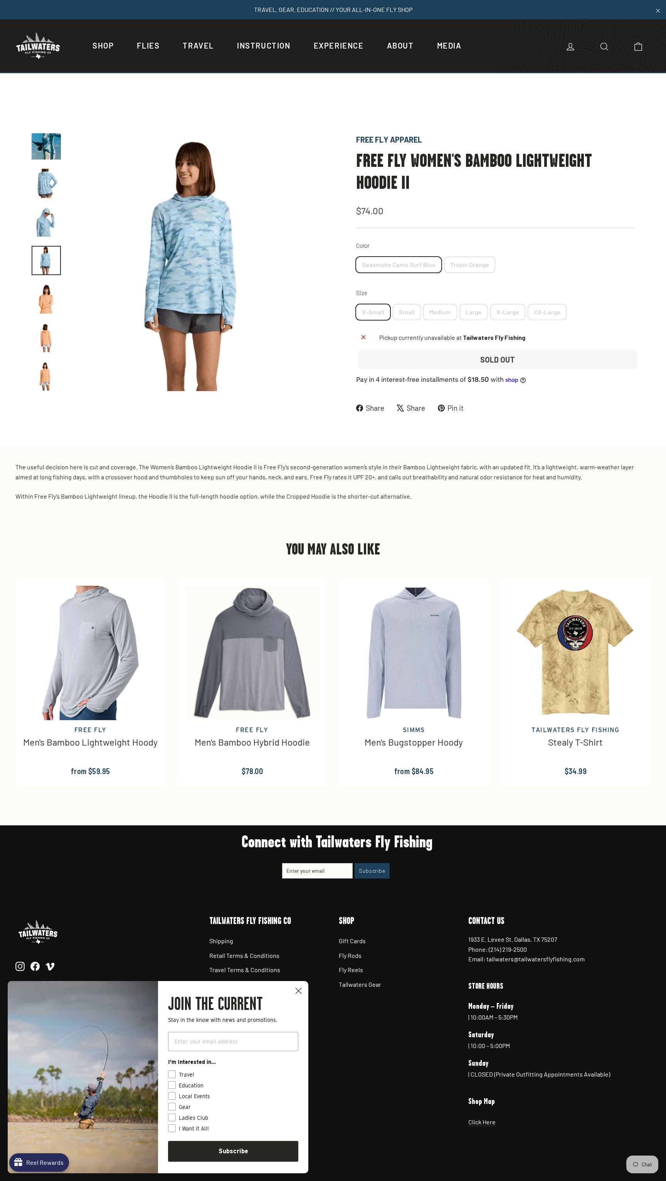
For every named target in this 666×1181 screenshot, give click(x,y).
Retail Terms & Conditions (244, 955)
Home (39, 107)
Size (361, 292)
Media (449, 45)
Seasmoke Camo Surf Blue (399, 264)
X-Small (373, 312)
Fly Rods (350, 955)
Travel (198, 45)
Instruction (264, 45)
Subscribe (233, 1151)
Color (363, 245)
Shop (103, 45)
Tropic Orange (469, 264)
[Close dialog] (298, 991)
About (400, 45)
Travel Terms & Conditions (244, 969)
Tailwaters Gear (360, 984)
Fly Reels (351, 969)
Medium (440, 312)
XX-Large (547, 312)
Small (407, 312)
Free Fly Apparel (389, 139)
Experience (339, 45)
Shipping (221, 940)
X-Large (507, 312)
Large (474, 312)
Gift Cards (352, 940)
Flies (148, 45)
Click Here (482, 1122)
